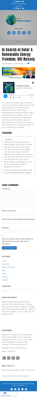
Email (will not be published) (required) (18, 219)
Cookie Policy (20, 385)
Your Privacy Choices (11, 393)
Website (5, 228)
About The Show (8, 267)
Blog (4, 270)
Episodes (5, 264)
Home (4, 261)
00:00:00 (8, 139)
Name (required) (9, 210)
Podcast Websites (24, 383)
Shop (4, 273)
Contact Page (18, 6)
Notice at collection (6, 395)
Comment (6, 189)
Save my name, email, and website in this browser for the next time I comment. (17, 241)
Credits (5, 280)
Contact (5, 277)
